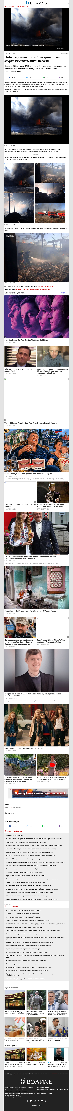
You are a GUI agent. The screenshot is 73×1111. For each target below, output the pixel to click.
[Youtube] (42, 1101)
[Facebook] (27, 1101)
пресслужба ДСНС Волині (45, 286)
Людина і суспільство (22, 6)
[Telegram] (38, 1101)
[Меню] (5, 2)
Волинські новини (9, 6)
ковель (7, 807)
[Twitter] (31, 1101)
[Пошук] (67, 2)
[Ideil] (36, 1105)
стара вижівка (16, 807)
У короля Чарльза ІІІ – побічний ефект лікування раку (32, 289)
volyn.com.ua (53, 1073)
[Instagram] (34, 1101)
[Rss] (45, 1101)
